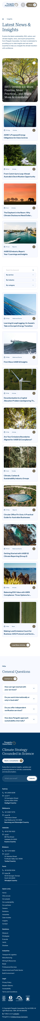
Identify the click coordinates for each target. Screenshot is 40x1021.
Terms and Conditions (9, 992)
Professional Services (9, 967)
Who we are (6, 896)
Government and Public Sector (12, 970)
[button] (20, 275)
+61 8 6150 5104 (9, 870)
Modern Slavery (7, 985)
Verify (4, 942)
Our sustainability (8, 902)
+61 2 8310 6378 (9, 793)
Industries (5, 914)
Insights (9, 19)
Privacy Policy (6, 982)
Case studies (6, 917)
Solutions (5, 911)
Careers (5, 908)
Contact (5, 924)
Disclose (5, 945)
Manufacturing (7, 958)
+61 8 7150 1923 (9, 831)
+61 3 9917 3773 (9, 812)
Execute (5, 939)
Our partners (6, 905)
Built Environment (8, 973)
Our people (6, 899)
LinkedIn (16, 1014)
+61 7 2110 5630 (9, 851)
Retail (4, 964)
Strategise (5, 936)
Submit (32, 778)
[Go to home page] (11, 4)
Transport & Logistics (9, 955)
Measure (5, 933)
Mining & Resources (9, 961)
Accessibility (6, 989)
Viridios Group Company (19, 1017)
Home (4, 893)
